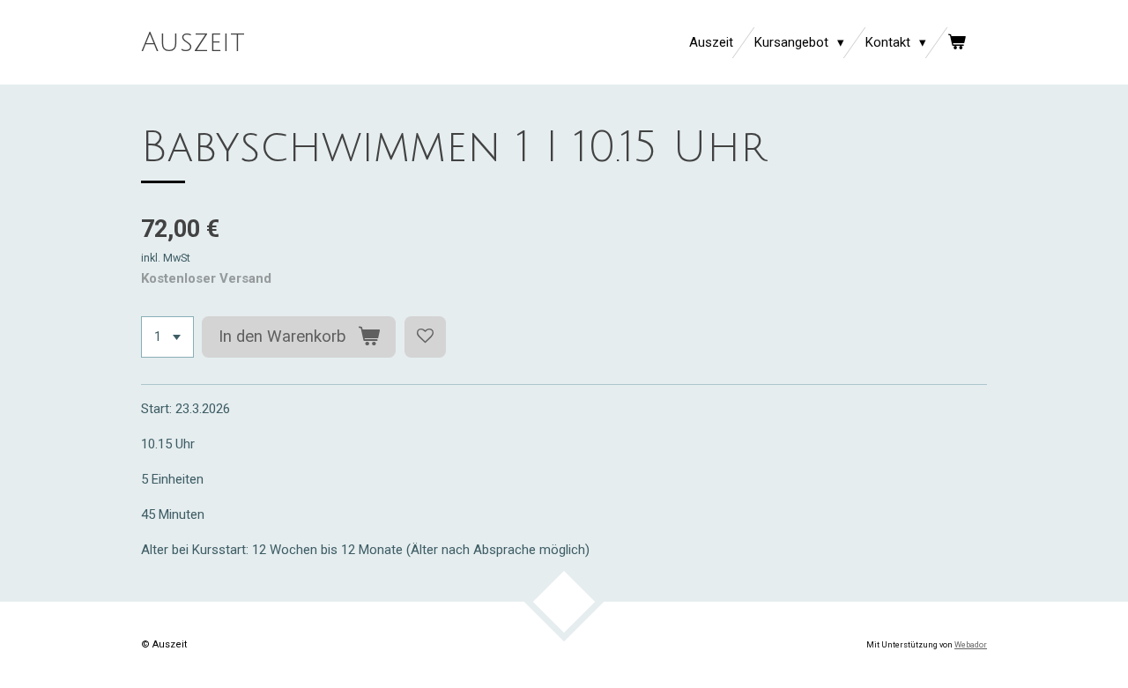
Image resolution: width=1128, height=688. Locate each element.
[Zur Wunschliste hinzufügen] (425, 337)
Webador (970, 644)
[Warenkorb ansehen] (956, 42)
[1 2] (167, 337)
